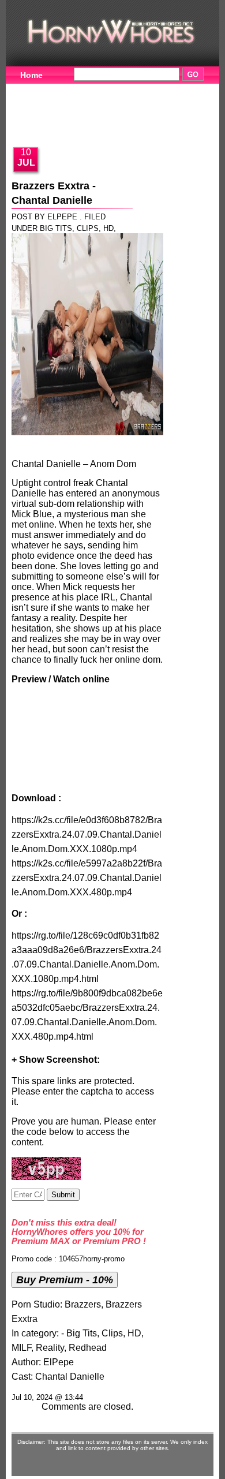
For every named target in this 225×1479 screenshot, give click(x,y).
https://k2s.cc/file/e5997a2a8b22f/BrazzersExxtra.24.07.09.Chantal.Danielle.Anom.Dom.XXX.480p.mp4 (87, 877)
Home (31, 75)
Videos (85, 89)
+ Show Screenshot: (56, 1060)
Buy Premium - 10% (64, 1279)
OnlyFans (152, 125)
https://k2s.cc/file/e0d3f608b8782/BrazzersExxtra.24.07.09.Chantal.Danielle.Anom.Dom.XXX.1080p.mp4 (87, 834)
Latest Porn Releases (62, 125)
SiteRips (150, 107)
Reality (50, 1348)
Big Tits (56, 228)
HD (108, 228)
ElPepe (58, 1362)
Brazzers (83, 1304)
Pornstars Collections (63, 107)
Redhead (88, 1348)
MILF (21, 1348)
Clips (88, 228)
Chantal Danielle (69, 1376)
